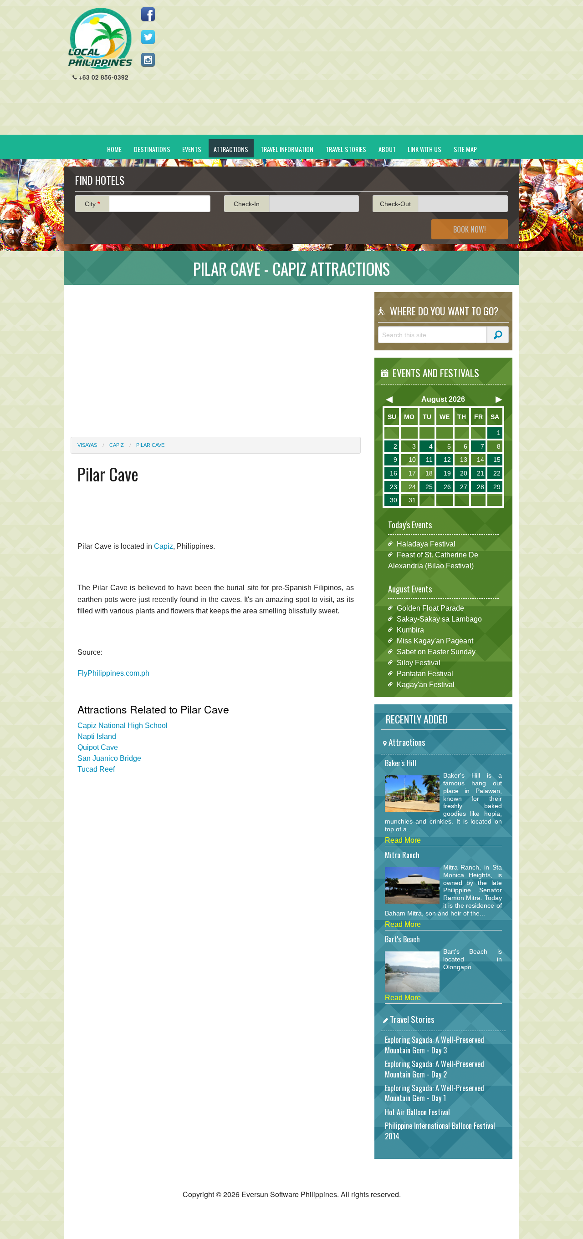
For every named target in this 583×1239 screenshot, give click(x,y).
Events (191, 149)
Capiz (116, 445)
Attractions (231, 149)
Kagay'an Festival (426, 684)
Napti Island (96, 736)
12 (447, 459)
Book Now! (469, 229)
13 (463, 459)
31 (412, 500)
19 (447, 473)
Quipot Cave (97, 747)
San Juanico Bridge (109, 758)
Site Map (465, 149)
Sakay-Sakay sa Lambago (439, 618)
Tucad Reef (96, 769)
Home (114, 149)
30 (393, 500)
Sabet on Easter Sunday (436, 651)
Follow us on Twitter (148, 37)
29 (497, 487)
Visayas (87, 445)
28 (480, 487)
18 (429, 473)
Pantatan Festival (425, 673)
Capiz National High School (122, 725)
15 (497, 459)
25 (429, 487)
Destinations (152, 149)
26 (447, 487)
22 (497, 473)
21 (480, 473)
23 (393, 487)
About (387, 149)
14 (480, 459)
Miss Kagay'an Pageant (435, 640)
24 (412, 487)
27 (463, 487)
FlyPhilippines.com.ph (113, 673)
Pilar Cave (150, 445)
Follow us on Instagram (148, 59)
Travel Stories (346, 149)
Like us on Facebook (148, 14)
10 (412, 459)
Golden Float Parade (430, 608)
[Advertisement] (346, 71)
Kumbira (410, 629)
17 (412, 473)
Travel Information (287, 149)
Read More (403, 840)
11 (429, 459)
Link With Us (424, 149)
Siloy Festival (418, 662)
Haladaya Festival (426, 543)
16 (393, 473)
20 (463, 473)
